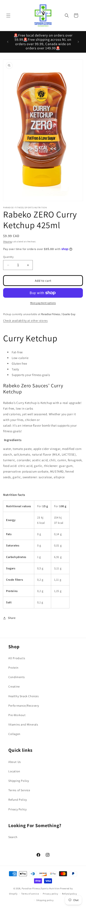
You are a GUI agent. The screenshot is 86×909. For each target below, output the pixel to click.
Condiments (16, 677)
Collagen (14, 734)
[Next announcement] (78, 41)
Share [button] (12, 618)
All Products (16, 658)
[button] (8, 15)
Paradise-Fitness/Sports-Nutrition (41, 888)
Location (14, 771)
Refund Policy (17, 800)
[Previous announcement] (7, 41)
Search (13, 837)
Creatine (14, 686)
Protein (13, 667)
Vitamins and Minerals (23, 724)
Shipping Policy (18, 781)
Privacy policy (50, 893)
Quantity (8, 257)
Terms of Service (19, 790)
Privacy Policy (17, 809)
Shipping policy (45, 900)
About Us (14, 762)
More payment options (43, 302)
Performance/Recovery (23, 705)
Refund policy (69, 893)
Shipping (7, 241)
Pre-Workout (17, 715)
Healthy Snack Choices (23, 696)
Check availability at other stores (25, 320)
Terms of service (30, 893)
